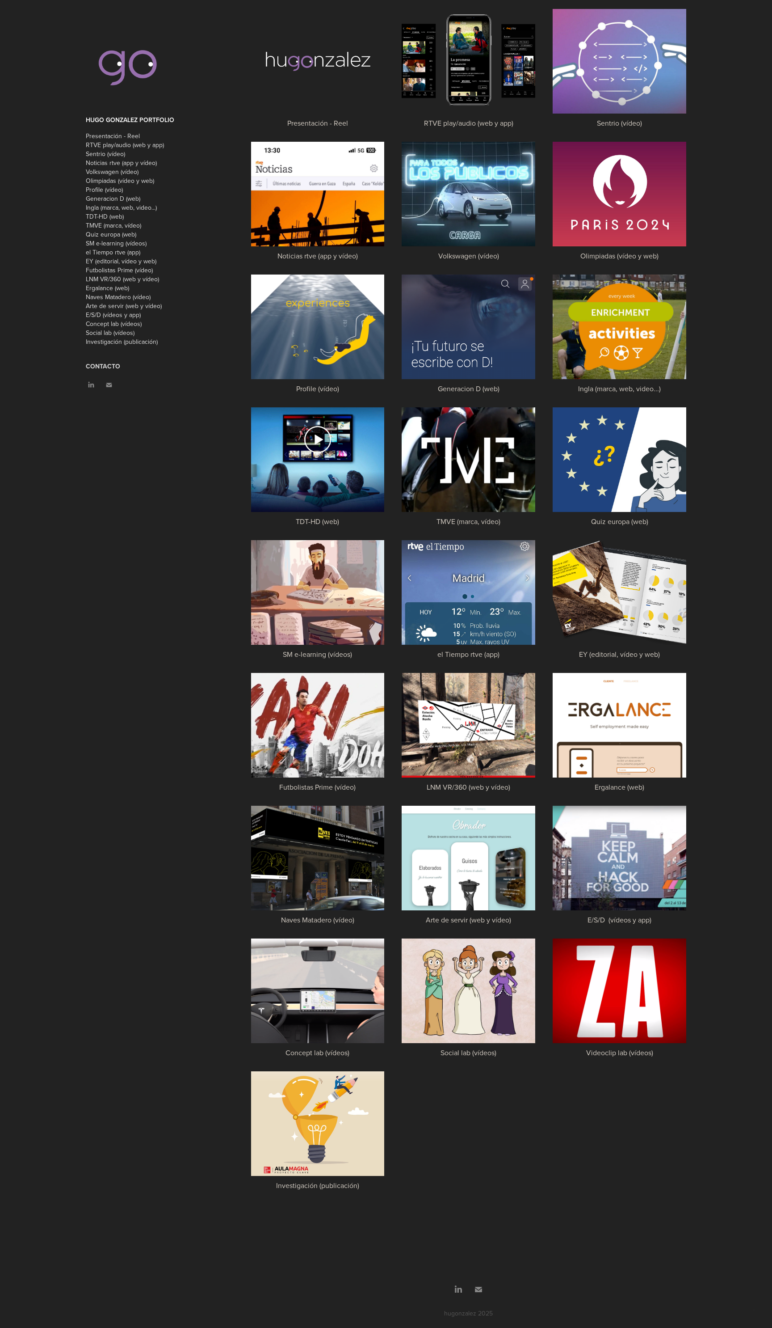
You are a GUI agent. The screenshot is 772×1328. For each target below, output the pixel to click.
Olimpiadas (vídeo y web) (120, 180)
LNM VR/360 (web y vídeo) (122, 279)
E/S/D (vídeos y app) (113, 314)
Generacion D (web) (113, 198)
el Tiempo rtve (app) (113, 252)
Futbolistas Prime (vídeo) (119, 270)
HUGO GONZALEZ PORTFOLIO (130, 119)
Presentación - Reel (113, 135)
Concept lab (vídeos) (114, 323)
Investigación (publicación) (122, 341)
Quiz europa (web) (111, 234)
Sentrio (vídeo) (105, 153)
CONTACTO (103, 366)
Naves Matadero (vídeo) (118, 296)
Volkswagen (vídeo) (112, 171)
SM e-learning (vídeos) (116, 243)
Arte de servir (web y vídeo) (124, 305)
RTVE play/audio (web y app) (125, 144)
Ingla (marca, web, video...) (121, 207)
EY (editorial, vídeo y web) (121, 261)
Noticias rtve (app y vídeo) (121, 162)
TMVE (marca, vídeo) (113, 225)
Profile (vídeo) (104, 189)
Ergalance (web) (107, 287)
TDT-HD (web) (105, 216)
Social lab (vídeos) (110, 332)
